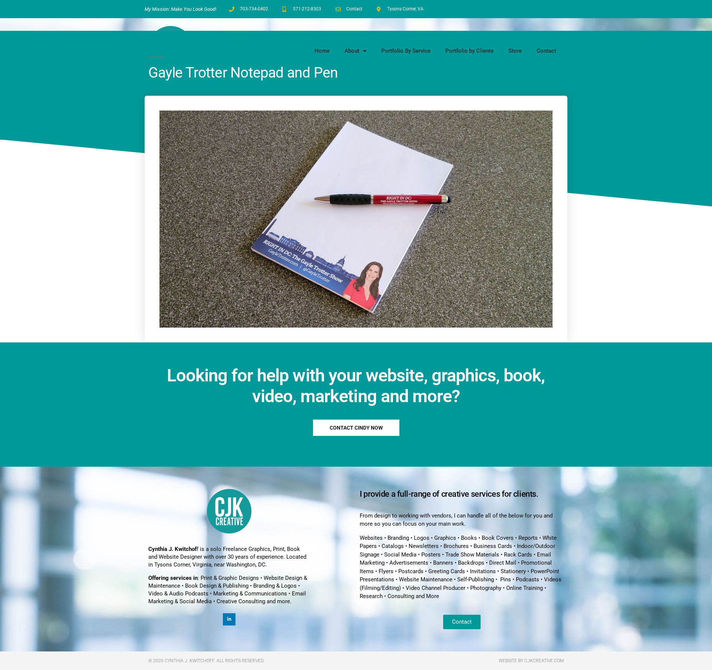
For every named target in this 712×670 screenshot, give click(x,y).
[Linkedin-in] (229, 619)
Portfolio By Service (406, 50)
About (352, 50)
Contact (546, 50)
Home (322, 50)
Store (515, 50)
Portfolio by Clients (469, 50)
